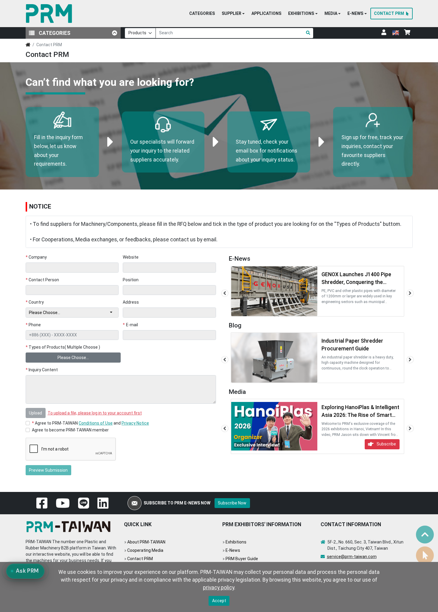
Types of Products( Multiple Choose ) (63, 347)
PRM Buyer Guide (242, 558)
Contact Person (42, 279)
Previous (225, 293)
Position (131, 279)
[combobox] (72, 312)
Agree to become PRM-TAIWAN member (70, 430)
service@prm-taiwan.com (352, 556)
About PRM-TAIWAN (146, 542)
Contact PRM (140, 558)
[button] (233, 14)
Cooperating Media (145, 550)
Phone (33, 324)
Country (35, 302)
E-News (233, 550)
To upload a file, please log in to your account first (95, 413)
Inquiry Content (42, 369)
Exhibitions (236, 542)
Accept (219, 600)
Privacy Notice (135, 423)
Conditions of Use (96, 423)
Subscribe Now (232, 503)
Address (131, 302)
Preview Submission (48, 470)
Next (410, 293)
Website (131, 257)
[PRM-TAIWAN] (50, 13)
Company (36, 257)
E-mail (130, 324)
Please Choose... (73, 357)
